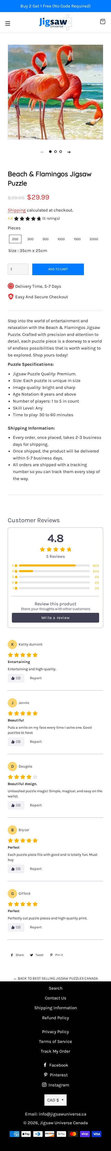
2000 (94, 239)
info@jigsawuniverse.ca (62, 1114)
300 (30, 239)
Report (36, 678)
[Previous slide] (42, 152)
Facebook (58, 1065)
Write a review (55, 617)
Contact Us (55, 997)
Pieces (14, 227)
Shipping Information (55, 1007)
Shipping (17, 210)
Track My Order (55, 1051)
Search (55, 988)
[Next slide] (69, 152)
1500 (77, 239)
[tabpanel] (55, 92)
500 (46, 239)
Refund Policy (55, 1017)
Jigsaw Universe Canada (64, 1122)
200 (15, 239)
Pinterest (58, 1074)
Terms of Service (55, 1041)
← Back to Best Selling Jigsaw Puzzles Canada (55, 978)
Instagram (58, 1084)
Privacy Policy (55, 1031)
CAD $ (53, 1100)
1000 (61, 239)
